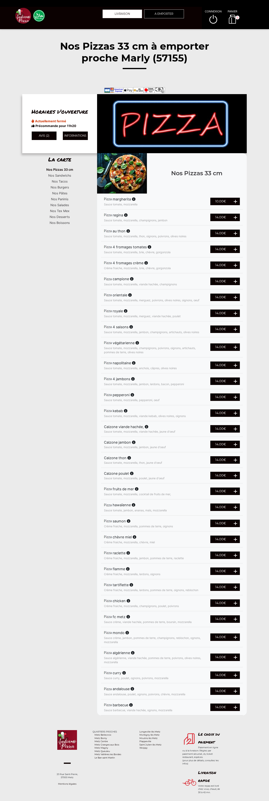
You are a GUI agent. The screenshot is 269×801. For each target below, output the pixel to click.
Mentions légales (67, 783)
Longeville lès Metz (149, 731)
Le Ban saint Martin (105, 757)
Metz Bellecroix (103, 734)
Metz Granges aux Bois (107, 744)
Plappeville (145, 741)
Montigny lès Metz (149, 734)
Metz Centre (101, 741)
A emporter (164, 14)
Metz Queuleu (102, 751)
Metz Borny (101, 738)
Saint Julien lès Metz (150, 744)
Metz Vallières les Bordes (108, 754)
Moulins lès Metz (148, 738)
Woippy (143, 747)
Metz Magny (101, 747)
